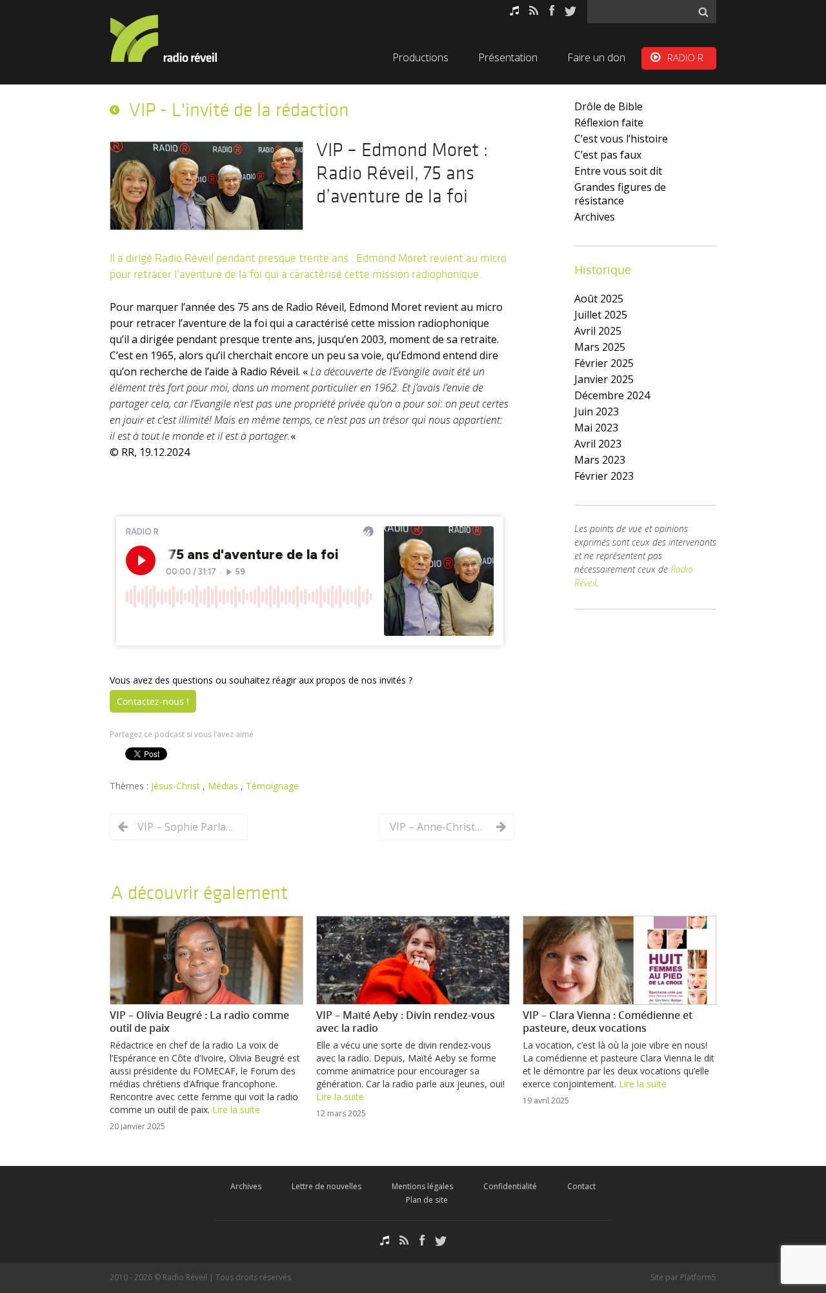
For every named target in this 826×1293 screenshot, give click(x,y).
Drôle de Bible (608, 106)
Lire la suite (236, 1109)
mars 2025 (599, 347)
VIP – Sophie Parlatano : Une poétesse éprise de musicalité (185, 827)
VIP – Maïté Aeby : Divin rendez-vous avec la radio (405, 1021)
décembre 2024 (612, 395)
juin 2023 (596, 411)
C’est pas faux (607, 155)
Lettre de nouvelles (326, 1186)
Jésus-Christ (177, 786)
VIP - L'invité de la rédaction (239, 109)
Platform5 (698, 1277)
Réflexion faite (608, 122)
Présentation (508, 57)
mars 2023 (599, 460)
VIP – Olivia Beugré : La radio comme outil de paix (199, 1021)
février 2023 (604, 476)
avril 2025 (597, 331)
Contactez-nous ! (153, 701)
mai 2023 (596, 427)
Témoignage (272, 786)
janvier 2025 (604, 379)
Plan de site (427, 1199)
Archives (594, 217)
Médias (224, 786)
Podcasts (514, 11)
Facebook (551, 11)
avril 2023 (597, 444)
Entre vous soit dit (618, 171)
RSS (534, 11)
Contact (581, 1186)
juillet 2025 (600, 315)
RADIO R (685, 57)
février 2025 (604, 363)
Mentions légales (422, 1186)
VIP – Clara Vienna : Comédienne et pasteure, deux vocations (607, 1021)
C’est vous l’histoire (621, 139)
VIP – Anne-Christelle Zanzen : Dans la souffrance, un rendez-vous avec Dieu (438, 827)
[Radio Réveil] (181, 38)
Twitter (570, 11)
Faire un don (596, 57)
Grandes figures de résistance (620, 194)
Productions (420, 57)
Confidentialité (510, 1186)
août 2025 (598, 298)
